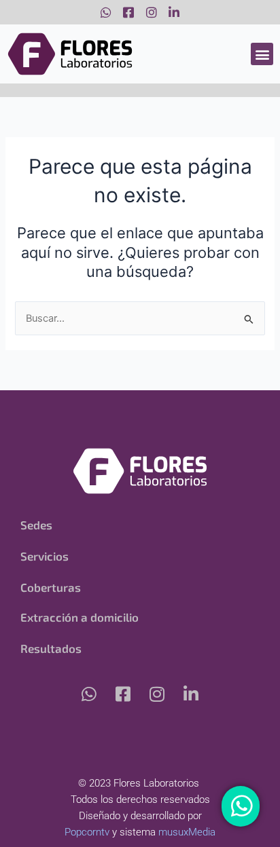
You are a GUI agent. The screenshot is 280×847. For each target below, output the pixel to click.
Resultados (51, 648)
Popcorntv (87, 832)
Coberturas (50, 587)
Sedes (36, 524)
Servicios (44, 556)
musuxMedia (186, 832)
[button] (262, 54)
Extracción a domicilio (79, 617)
